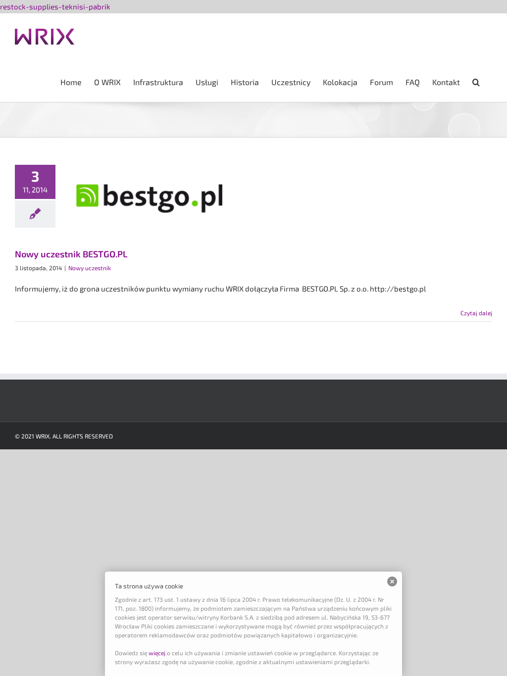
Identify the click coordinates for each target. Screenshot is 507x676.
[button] (476, 81)
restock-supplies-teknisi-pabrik (55, 6)
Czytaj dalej (476, 312)
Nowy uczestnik (89, 267)
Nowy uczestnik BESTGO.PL (71, 253)
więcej (157, 652)
